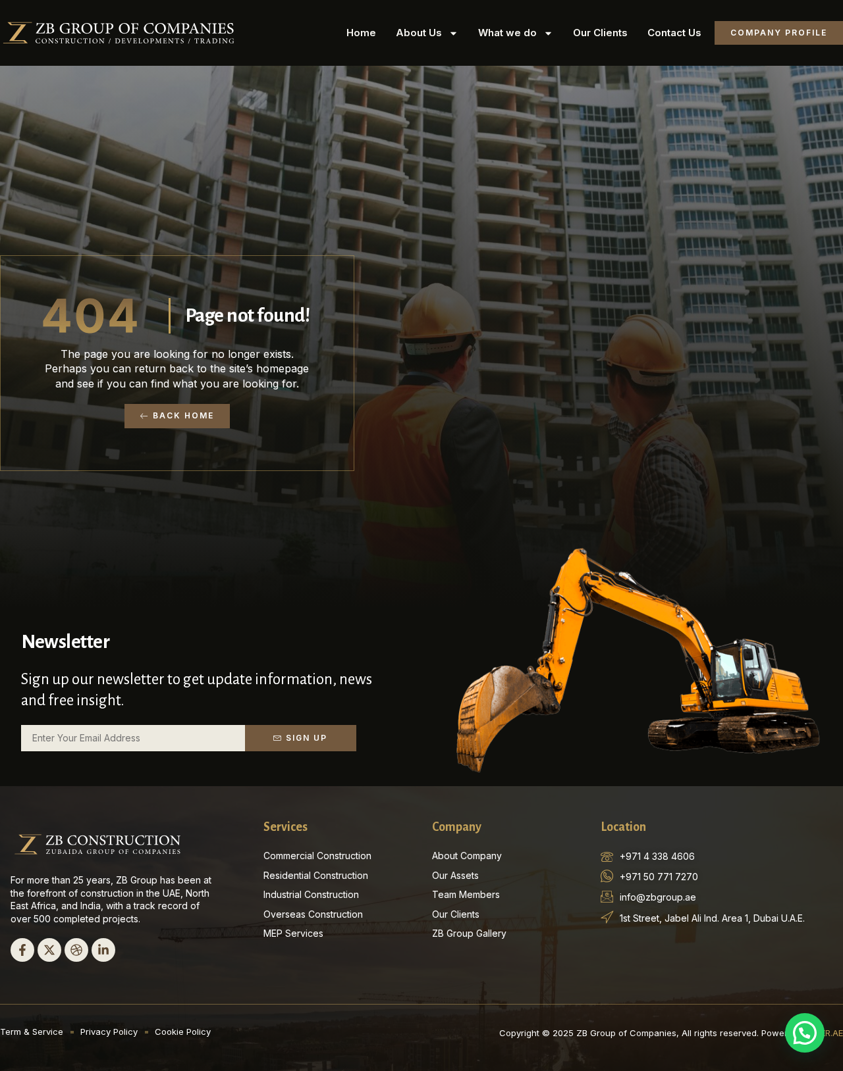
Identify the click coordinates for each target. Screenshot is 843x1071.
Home (361, 32)
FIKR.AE (828, 1033)
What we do (507, 32)
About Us (419, 32)
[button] (805, 1033)
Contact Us (674, 32)
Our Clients (600, 32)
